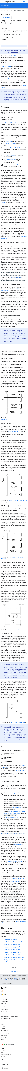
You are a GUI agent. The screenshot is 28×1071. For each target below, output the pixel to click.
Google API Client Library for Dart (12, 944)
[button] (14, 46)
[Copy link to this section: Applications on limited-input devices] (25, 563)
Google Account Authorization (9, 11)
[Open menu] (2, 1)
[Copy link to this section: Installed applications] (15, 423)
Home (2, 10)
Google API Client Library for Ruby (12, 952)
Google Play (3, 1037)
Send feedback (6, 17)
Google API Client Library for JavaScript (13, 957)
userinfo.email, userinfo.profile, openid (13, 833)
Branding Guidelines (5, 1006)
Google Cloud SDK (14, 881)
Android (2, 1024)
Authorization (5, 6)
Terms (2, 1064)
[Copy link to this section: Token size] (10, 747)
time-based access (16, 807)
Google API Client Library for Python (12, 941)
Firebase (3, 1028)
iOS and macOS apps (11, 143)
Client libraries (8, 100)
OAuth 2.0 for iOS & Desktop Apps (17, 502)
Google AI (3, 1056)
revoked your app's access (16, 793)
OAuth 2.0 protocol (15, 55)
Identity (12, 2)
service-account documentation (10, 677)
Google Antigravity (5, 1033)
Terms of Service (4, 1001)
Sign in (24, 1)
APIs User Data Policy (5, 1003)
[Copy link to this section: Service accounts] (13, 634)
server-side (8, 147)
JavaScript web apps (18, 147)
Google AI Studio (4, 1030)
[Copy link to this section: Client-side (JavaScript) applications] (24, 506)
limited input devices (11, 159)
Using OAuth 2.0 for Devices (15, 629)
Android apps (9, 141)
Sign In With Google (5, 1014)
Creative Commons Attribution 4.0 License (13, 976)
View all (2, 1039)
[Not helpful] (11, 15)
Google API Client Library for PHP (12, 954)
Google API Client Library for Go (11, 947)
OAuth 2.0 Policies (14, 52)
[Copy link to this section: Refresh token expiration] (20, 782)
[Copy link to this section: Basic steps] (11, 107)
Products (7, 10)
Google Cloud (4, 1035)
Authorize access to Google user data (18, 500)
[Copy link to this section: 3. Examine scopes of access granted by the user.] (8, 244)
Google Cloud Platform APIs (12, 817)
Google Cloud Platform (6, 1054)
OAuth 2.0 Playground (6, 78)
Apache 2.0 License (17, 978)
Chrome (3, 1026)
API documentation (20, 770)
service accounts (18, 844)
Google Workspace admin (14, 861)
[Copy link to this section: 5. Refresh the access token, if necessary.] (9, 317)
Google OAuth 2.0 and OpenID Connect (9, 1016)
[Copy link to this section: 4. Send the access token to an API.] (24, 284)
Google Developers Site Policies (10, 979)
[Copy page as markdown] (10, 23)
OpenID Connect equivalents (15, 835)
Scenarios (3, 202)
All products (3, 1059)
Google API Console (6, 66)
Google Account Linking (6, 1018)
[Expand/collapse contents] (8, 27)
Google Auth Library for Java (10, 939)
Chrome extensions (10, 155)
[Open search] (21, 1)
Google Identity (14, 10)
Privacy (6, 1064)
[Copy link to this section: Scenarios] (9, 348)
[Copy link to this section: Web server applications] (17, 359)
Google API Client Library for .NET (12, 949)
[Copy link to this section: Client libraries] (13, 928)
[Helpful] (9, 15)
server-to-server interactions (12, 165)
